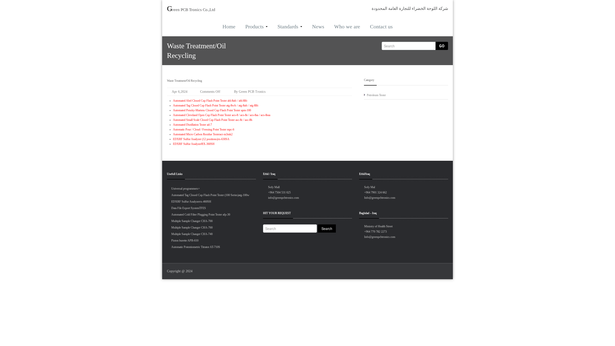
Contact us (381, 27)
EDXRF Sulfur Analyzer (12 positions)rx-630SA (201, 139)
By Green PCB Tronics (249, 91)
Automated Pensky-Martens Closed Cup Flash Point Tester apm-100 (212, 110)
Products (254, 27)
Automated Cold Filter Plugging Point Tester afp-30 (200, 214)
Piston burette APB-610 (184, 240)
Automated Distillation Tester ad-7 (192, 124)
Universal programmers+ (185, 188)
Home (228, 27)
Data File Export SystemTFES (188, 208)
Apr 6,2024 (179, 91)
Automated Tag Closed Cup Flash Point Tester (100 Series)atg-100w (210, 195)
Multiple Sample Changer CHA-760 (192, 227)
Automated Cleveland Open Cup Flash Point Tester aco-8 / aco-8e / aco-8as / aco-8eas (222, 115)
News (318, 27)
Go (441, 46)
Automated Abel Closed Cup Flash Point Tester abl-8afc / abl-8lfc (210, 100)
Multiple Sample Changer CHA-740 (192, 234)
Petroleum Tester (376, 95)
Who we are (347, 27)
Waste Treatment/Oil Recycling (184, 80)
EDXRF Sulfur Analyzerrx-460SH (191, 201)
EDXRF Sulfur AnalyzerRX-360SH (194, 144)
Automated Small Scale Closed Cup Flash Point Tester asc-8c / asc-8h (212, 120)
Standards (287, 27)
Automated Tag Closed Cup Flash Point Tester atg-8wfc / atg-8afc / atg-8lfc (215, 105)
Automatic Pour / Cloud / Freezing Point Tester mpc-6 (203, 129)
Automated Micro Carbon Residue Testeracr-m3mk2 (203, 134)
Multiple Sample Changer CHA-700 (192, 221)
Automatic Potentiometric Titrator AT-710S (195, 247)
